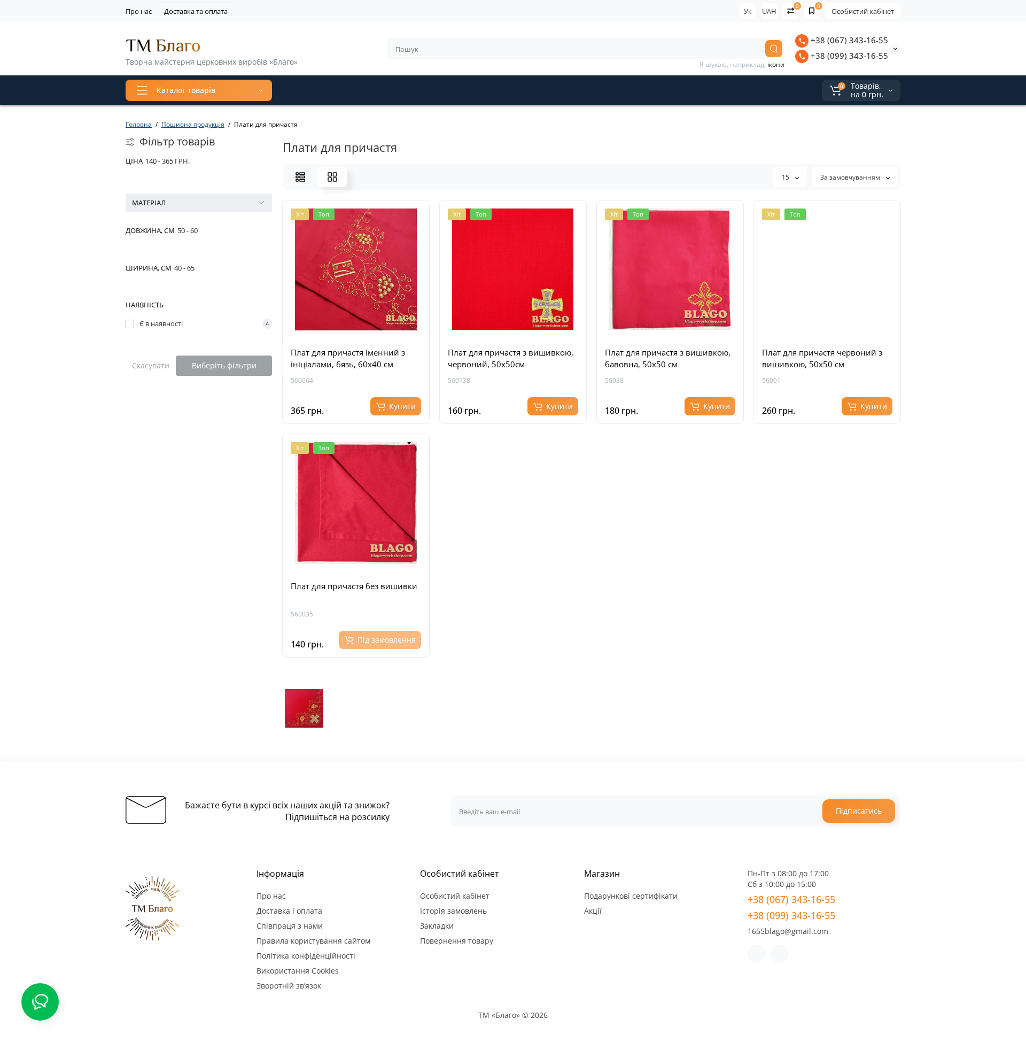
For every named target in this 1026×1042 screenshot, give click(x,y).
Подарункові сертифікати (631, 896)
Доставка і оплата (289, 911)
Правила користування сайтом (313, 941)
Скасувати (150, 365)
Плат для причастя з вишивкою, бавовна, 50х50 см (667, 358)
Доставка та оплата (196, 11)
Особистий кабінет (862, 11)
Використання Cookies (297, 971)
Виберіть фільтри (224, 365)
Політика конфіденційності (305, 956)
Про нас (139, 11)
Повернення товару (456, 941)
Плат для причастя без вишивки (354, 586)
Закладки (437, 926)
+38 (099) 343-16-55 (848, 55)
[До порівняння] (368, 330)
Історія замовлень (453, 911)
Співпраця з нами (289, 926)
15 (786, 177)
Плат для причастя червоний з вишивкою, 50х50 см (822, 358)
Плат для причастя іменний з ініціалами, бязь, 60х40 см (348, 358)
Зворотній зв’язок (288, 986)
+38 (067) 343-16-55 (848, 40)
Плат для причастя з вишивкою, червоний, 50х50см (510, 358)
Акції (593, 911)
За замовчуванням (851, 177)
